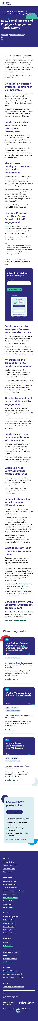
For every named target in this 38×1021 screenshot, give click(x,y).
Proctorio (8, 226)
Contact (6, 983)
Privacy (5, 997)
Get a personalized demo (14, 812)
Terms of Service (13, 997)
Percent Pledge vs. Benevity (13, 974)
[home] (7, 3)
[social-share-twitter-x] (2, 40)
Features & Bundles (10, 971)
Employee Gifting (9, 933)
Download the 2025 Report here (16, 620)
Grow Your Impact (21, 189)
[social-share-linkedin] (2, 37)
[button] (34, 3)
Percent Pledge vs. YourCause (13, 977)
